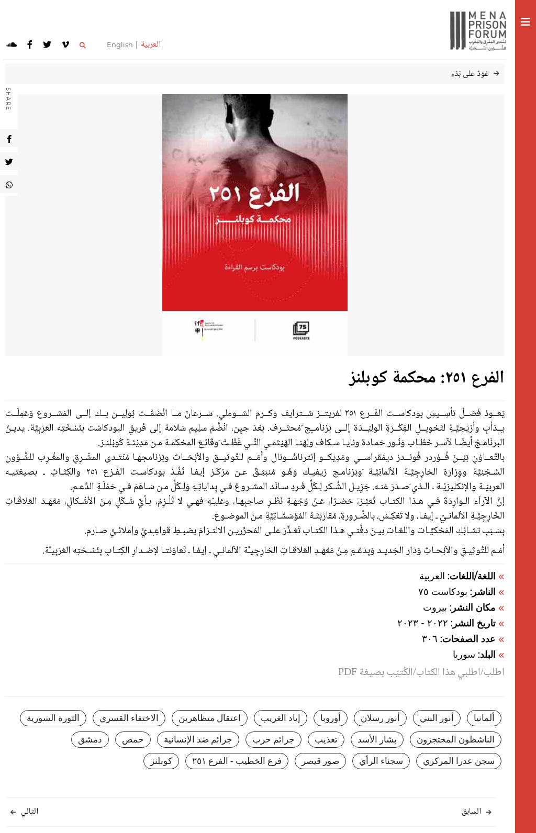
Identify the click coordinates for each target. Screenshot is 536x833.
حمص (133, 740)
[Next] (13, 813)
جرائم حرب (273, 740)
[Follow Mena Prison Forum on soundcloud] (11, 44)
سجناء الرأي (381, 761)
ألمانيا (484, 718)
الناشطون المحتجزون (456, 740)
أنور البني (437, 718)
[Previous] (489, 813)
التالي (29, 812)
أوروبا (330, 718)
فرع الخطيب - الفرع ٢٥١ (237, 761)
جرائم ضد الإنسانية (198, 740)
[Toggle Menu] (525, 23)
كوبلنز (161, 761)
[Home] (474, 30)
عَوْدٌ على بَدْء (470, 74)
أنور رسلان (380, 718)
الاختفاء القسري (129, 718)
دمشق (90, 740)
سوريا (464, 654)
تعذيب (326, 740)
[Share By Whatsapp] (9, 184)
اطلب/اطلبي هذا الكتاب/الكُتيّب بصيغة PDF (421, 673)
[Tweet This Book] (9, 161)
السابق (471, 812)
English (120, 44)
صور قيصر (320, 761)
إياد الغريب (280, 718)
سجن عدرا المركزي (459, 761)
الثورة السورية (53, 718)
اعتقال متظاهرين (209, 718)
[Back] (496, 74)
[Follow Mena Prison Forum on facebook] (29, 44)
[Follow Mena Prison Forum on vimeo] (65, 44)
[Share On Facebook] (9, 138)
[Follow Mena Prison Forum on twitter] (47, 44)
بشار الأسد (377, 740)
